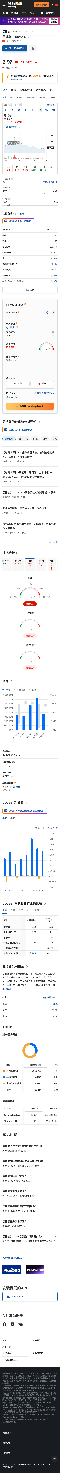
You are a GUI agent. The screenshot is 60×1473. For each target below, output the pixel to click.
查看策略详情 (16, 79)
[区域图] (10, 105)
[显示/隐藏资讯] (20, 105)
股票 (5, 13)
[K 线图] (5, 105)
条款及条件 (7, 1433)
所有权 (20, 97)
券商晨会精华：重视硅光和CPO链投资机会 (26, 508)
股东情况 (8, 1027)
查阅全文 (6, 988)
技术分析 (8, 553)
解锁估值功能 (48, 182)
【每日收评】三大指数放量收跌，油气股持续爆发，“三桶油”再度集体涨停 (28, 454)
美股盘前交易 (47, 13)
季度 (12, 818)
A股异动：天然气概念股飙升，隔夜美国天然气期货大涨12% (29, 526)
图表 (13, 89)
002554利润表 (13, 803)
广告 (34, 1347)
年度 (4, 818)
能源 (55, 1003)
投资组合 (6, 1353)
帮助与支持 (37, 1353)
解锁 (34, 953)
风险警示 (6, 1453)
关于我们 (36, 1340)
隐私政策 (6, 1443)
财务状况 (41, 89)
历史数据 (30, 97)
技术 (51, 89)
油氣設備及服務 (50, 997)
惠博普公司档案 (13, 966)
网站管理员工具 (10, 1359)
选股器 (14, 13)
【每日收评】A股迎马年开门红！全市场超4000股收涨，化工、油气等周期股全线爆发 (28, 474)
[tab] (18, 564)
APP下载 (6, 1347)
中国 (24, 13)
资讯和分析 (26, 89)
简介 (12, 97)
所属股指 (52, 97)
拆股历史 (41, 97)
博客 (4, 1340)
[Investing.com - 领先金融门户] (15, 5)
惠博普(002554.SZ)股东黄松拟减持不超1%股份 (29, 492)
